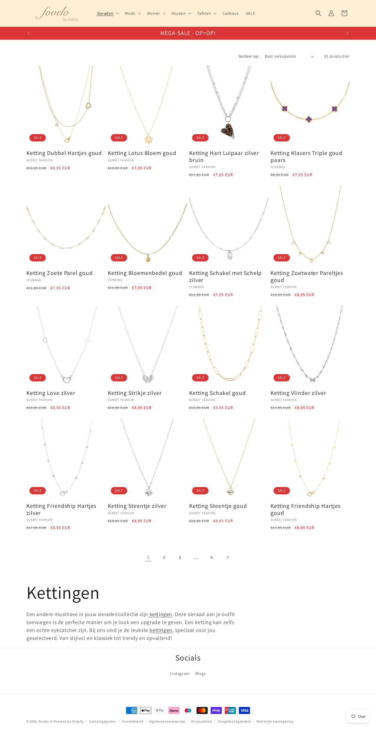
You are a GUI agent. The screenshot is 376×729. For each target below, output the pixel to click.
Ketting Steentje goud (218, 506)
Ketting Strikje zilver (135, 393)
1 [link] (148, 557)
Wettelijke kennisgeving (274, 721)
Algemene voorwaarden (167, 721)
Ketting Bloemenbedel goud (145, 273)
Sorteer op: (249, 56)
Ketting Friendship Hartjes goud (305, 509)
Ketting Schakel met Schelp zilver (225, 276)
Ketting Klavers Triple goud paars (307, 157)
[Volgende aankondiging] (347, 33)
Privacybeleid (201, 721)
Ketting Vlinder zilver (298, 393)
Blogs (200, 673)
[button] (107, 13)
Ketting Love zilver (50, 393)
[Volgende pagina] (227, 557)
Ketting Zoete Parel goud (59, 273)
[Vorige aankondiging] (28, 33)
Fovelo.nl (45, 721)
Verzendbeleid (132, 721)
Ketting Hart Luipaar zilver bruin (224, 157)
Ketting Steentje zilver (137, 506)
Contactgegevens (102, 721)
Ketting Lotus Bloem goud (142, 153)
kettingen (160, 614)
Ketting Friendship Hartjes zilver (61, 509)
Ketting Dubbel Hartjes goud (64, 153)
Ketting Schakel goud (217, 393)
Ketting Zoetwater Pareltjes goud (307, 276)
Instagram (179, 673)
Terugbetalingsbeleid (234, 721)
